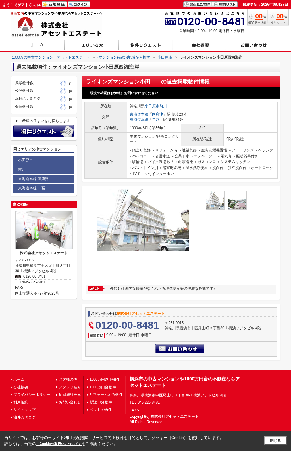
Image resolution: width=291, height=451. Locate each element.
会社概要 (20, 387)
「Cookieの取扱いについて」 (59, 444)
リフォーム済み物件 (106, 394)
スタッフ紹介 (70, 387)
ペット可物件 (101, 409)
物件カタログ (24, 417)
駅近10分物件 (101, 402)
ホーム (18, 379)
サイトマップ (24, 409)
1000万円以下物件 (105, 379)
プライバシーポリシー (31, 394)
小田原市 (152, 106)
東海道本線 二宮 (31, 188)
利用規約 (20, 402)
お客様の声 (68, 379)
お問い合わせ (70, 402)
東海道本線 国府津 (33, 179)
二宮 (155, 120)
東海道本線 (139, 114)
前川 (163, 106)
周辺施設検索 (70, 394)
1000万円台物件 (103, 387)
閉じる (275, 440)
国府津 (157, 114)
